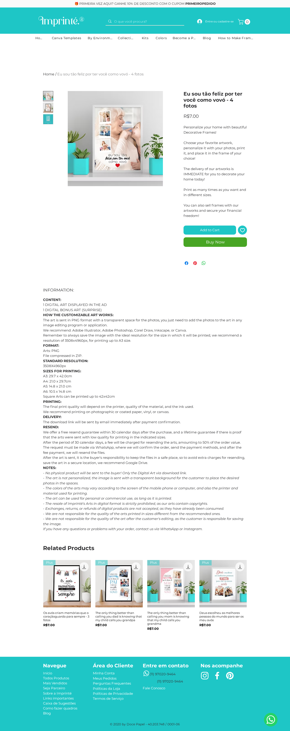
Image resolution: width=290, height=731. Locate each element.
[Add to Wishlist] (242, 230)
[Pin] (230, 676)
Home (48, 74)
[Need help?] (271, 719)
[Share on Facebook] (186, 263)
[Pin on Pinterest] (195, 263)
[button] (244, 21)
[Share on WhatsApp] (203, 263)
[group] (145, 601)
